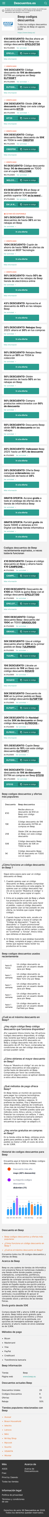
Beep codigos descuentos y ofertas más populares (23, 1237)
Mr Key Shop (10, 1438)
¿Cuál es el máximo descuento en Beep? (23, 1250)
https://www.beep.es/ (26, 33)
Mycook (8, 1442)
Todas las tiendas (10, 1481)
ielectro (8, 1425)
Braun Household (12, 1421)
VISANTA (8, 1451)
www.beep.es (29, 1376)
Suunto (7, 1447)
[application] (24, 1206)
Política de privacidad (12, 1495)
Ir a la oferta (21, 231)
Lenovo (8, 1430)
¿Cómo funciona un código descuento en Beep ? (24, 1244)
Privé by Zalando (10, 1477)
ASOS (4, 1468)
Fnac (4, 1473)
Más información (10, 59)
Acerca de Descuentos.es (31, 1469)
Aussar (7, 1417)
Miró (6, 1434)
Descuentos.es (25, 3)
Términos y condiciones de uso (13, 1500)
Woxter (7, 1455)
